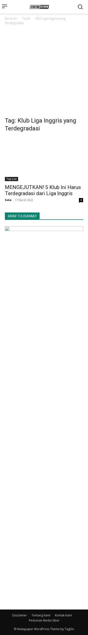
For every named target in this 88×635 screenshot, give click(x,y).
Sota (8, 200)
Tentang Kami (41, 615)
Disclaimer (19, 615)
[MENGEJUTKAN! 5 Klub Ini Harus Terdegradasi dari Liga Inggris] (44, 159)
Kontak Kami (63, 615)
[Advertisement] (44, 72)
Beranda (11, 18)
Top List (11, 179)
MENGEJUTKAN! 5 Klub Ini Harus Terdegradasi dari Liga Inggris (43, 190)
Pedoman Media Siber (44, 620)
